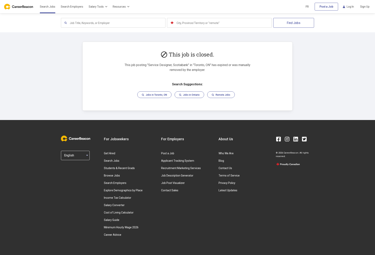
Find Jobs (293, 23)
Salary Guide (111, 219)
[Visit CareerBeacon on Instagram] (287, 139)
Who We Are (226, 153)
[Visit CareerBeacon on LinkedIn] (295, 139)
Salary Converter (114, 205)
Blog (221, 160)
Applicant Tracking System (177, 160)
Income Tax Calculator (117, 197)
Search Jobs (47, 6)
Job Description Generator (177, 175)
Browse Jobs (112, 175)
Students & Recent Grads (119, 168)
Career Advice (112, 234)
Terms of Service (229, 175)
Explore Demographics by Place (123, 190)
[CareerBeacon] (75, 138)
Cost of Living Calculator (119, 212)
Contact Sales (169, 190)
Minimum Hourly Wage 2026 (121, 227)
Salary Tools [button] (96, 6)
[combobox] (117, 22)
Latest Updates (228, 190)
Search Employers (72, 6)
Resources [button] (119, 6)
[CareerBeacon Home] (19, 7)
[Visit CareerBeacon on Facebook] (278, 139)
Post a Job (326, 6)
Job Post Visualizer (173, 182)
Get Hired (109, 153)
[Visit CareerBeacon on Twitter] (304, 139)
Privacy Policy (227, 182)
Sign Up (365, 6)
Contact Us (225, 168)
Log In (350, 6)
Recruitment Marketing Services (181, 168)
